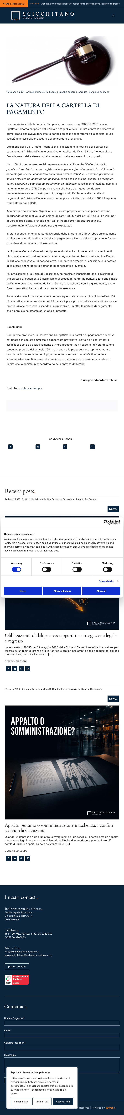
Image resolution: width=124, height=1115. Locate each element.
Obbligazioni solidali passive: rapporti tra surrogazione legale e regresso (61, 638)
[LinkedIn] (38, 447)
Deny (23, 591)
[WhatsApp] (65, 447)
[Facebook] (10, 447)
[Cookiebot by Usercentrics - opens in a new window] (106, 522)
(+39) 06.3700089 (15, 937)
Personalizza (21, 1101)
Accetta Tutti (63, 1101)
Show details (106, 581)
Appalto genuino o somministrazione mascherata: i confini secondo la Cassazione (59, 828)
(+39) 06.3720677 (41, 933)
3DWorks (111, 1107)
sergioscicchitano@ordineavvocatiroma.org (28, 955)
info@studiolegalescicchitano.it (22, 951)
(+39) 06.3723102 (19, 933)
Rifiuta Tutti (42, 1101)
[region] (42, 1088)
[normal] (43, 12)
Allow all (101, 591)
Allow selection (62, 591)
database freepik (31, 388)
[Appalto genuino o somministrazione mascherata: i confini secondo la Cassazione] (62, 707)
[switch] (46, 569)
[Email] (92, 447)
